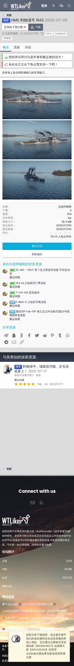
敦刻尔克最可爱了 (24, 375)
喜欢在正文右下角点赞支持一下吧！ (33, 64)
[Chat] (61, 5)
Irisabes (67, 586)
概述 (6, 47)
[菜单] (5, 5)
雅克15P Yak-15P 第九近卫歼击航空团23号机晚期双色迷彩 (39, 313)
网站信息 (8, 597)
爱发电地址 (34, 629)
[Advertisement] (37, 426)
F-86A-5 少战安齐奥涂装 (28, 302)
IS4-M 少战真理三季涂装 (28, 283)
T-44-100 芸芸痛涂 (24, 292)
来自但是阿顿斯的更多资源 (22, 264)
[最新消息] (53, 5)
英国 (38, 375)
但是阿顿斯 (11, 33)
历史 (17, 47)
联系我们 (7, 660)
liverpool (60, 33)
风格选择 (7, 655)
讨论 (28, 47)
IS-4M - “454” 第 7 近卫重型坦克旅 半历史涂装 (39, 272)
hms (49, 33)
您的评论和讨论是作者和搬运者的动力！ (36, 57)
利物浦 (7, 38)
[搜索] (69, 5)
